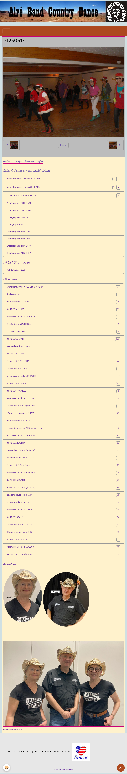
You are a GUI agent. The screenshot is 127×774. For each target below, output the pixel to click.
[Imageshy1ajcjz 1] (81, 752)
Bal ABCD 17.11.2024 (63, 339)
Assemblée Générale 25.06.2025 (63, 317)
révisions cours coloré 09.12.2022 (63, 376)
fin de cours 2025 (63, 295)
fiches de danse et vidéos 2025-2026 (23, 179)
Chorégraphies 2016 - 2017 (19, 253)
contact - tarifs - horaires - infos (21, 195)
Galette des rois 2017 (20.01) (63, 525)
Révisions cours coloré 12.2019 (63, 413)
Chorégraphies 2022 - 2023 (19, 218)
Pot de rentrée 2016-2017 (63, 540)
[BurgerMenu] (6, 31)
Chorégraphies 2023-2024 (19, 210)
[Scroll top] (121, 768)
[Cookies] (6, 767)
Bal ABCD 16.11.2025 (63, 309)
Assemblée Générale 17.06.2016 (63, 547)
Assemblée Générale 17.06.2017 (63, 510)
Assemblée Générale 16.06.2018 (63, 473)
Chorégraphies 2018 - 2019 (19, 239)
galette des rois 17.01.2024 (63, 347)
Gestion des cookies (63, 770)
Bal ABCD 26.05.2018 (63, 480)
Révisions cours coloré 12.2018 (63, 458)
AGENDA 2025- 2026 (16, 270)
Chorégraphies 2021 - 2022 (19, 203)
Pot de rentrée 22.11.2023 (63, 361)
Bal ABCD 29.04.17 (63, 517)
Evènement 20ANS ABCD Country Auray (63, 287)
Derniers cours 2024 (63, 332)
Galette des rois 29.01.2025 (63, 324)
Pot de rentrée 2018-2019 (63, 465)
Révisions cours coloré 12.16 (63, 532)
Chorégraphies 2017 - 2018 (19, 246)
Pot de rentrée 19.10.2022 (63, 384)
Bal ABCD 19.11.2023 (63, 354)
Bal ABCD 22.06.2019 (63, 443)
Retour (63, 145)
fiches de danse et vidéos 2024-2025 (23, 187)
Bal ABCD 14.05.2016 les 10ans (63, 555)
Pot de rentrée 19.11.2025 (63, 302)
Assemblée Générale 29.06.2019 (63, 436)
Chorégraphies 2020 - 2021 (19, 225)
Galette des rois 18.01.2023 (63, 369)
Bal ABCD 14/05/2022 (63, 391)
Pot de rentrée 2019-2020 (63, 421)
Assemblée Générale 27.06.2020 (63, 399)
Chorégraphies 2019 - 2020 (19, 232)
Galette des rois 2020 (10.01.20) (63, 406)
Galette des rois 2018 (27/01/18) (63, 488)
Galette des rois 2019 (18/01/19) (63, 451)
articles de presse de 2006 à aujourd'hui (63, 428)
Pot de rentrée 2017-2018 (63, 503)
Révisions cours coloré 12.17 (63, 495)
